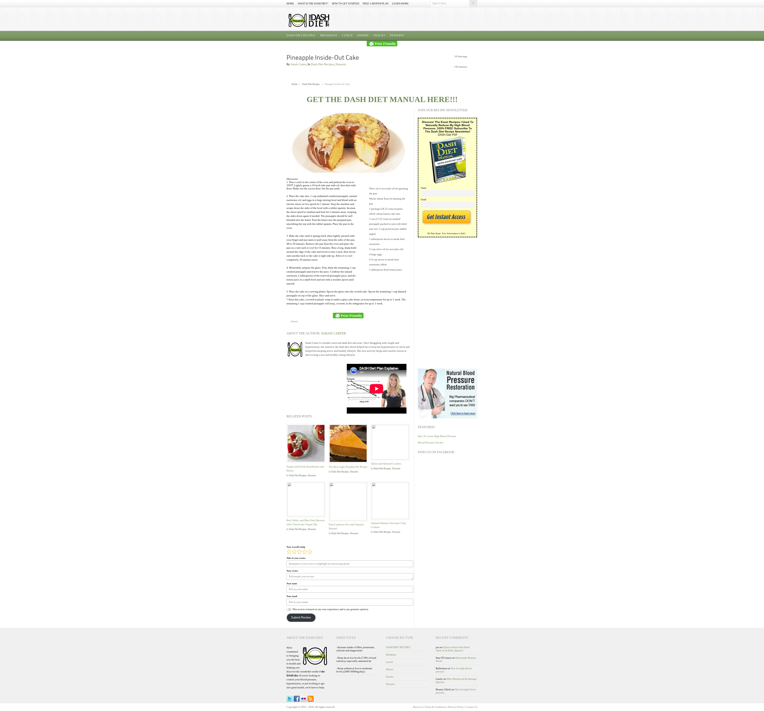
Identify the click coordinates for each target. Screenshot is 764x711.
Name (423, 188)
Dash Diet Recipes (322, 64)
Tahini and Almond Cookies (386, 463)
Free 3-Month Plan (375, 3)
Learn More (400, 3)
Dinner (363, 35)
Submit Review (301, 617)
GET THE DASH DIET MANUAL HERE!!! (382, 99)
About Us (418, 706)
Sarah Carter (298, 64)
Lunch (347, 35)
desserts (294, 321)
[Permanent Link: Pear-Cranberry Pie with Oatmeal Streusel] (349, 519)
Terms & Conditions (435, 706)
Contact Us (471, 706)
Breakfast (328, 35)
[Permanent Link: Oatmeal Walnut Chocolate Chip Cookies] (391, 518)
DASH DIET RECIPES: (301, 35)
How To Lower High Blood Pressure (437, 436)
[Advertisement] (316, 389)
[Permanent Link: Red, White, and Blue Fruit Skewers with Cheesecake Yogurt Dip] (306, 515)
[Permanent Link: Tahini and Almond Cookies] (391, 458)
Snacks (379, 35)
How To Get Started (345, 3)
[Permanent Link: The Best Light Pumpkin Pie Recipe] (349, 463)
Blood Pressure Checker (430, 442)
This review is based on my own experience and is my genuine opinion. (330, 609)
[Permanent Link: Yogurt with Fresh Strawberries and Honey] (306, 463)
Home (290, 3)
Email (423, 199)
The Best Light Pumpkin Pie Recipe (348, 466)
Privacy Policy (456, 706)
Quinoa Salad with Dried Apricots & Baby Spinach (453, 649)
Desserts (397, 35)
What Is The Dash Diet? (313, 3)
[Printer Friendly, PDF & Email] (382, 43)
